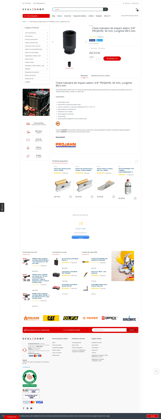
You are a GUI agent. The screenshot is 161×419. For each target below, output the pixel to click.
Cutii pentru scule (59, 252)
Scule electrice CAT (30, 252)
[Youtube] (31, 408)
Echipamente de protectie (32, 72)
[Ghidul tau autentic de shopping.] (26, 367)
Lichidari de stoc (29, 78)
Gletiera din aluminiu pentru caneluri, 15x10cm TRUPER (83, 169)
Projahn (91, 25)
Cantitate (91, 57)
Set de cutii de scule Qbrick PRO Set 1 (70, 259)
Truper (55, 166)
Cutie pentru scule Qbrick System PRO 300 (69, 285)
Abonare (131, 330)
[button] (156, 371)
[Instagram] (27, 408)
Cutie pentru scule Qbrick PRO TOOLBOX (69, 272)
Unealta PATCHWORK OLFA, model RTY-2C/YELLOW (99, 259)
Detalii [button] (108, 416)
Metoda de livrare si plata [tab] (100, 76)
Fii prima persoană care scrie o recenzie (80, 237)
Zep (119, 166)
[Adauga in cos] (70, 196)
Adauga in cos (113, 58)
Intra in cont (135, 3)
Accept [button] (153, 416)
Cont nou (127, 3)
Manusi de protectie (30, 75)
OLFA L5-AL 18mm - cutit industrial (98, 272)
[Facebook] (23, 408)
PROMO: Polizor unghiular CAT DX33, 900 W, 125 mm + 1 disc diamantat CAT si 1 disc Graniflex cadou (41, 296)
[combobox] (80, 9)
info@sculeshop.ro (36, 348)
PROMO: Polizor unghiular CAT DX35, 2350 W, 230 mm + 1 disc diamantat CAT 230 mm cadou (40, 261)
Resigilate (27, 82)
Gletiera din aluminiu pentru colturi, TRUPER (62, 169)
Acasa (24, 21)
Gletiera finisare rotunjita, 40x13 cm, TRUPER (105, 169)
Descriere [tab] (84, 76)
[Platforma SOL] (31, 396)
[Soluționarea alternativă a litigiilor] (31, 390)
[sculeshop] (36, 9)
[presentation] (136, 161)
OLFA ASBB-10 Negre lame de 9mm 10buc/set (99, 285)
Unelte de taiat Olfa (89, 252)
